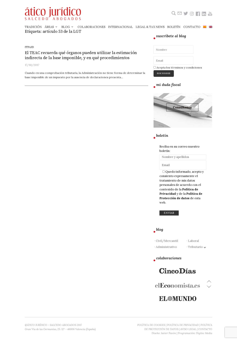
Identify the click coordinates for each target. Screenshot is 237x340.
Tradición (33, 27)
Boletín (173, 27)
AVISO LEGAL (188, 329)
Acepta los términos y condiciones (179, 67)
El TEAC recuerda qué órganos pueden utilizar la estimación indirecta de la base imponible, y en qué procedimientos (81, 55)
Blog (65, 27)
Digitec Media (204, 333)
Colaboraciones (91, 27)
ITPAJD (29, 47)
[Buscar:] (173, 13)
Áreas (49, 27)
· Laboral (193, 241)
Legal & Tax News (150, 27)
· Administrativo (165, 247)
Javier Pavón (168, 333)
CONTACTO (205, 329)
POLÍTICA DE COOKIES (151, 325)
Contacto (191, 27)
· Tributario (195, 247)
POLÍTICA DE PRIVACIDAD (183, 325)
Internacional (120, 27)
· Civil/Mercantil (166, 241)
